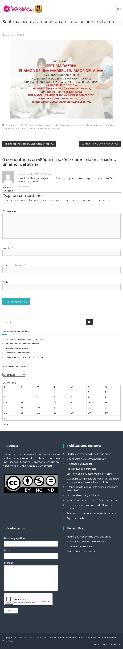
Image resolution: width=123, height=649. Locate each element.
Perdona (24, 128)
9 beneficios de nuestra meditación (22, 344)
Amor (51, 125)
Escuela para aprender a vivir (34, 637)
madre (15, 128)
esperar (102, 125)
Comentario (9, 211)
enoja (86, 125)
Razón (32, 128)
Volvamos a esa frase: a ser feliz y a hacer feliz (92, 500)
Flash (86, 637)
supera (40, 128)
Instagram (116, 644)
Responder (23, 186)
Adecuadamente (33, 125)
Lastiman (6, 128)
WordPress (7, 641)
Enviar (11, 610)
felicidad (111, 125)
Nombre (7, 248)
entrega (94, 125)
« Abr (5, 424)
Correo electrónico (13, 265)
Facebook (94, 644)
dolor (80, 125)
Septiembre (12, 125)
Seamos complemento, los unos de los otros (91, 513)
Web (5, 282)
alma (44, 125)
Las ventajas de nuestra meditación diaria (25, 357)
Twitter (104, 644)
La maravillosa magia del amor (83, 495)
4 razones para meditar (17, 348)
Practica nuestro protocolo (18, 352)
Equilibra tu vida (75, 518)
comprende (71, 125)
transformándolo (52, 128)
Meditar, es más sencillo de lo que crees (24, 339)
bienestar (59, 125)
